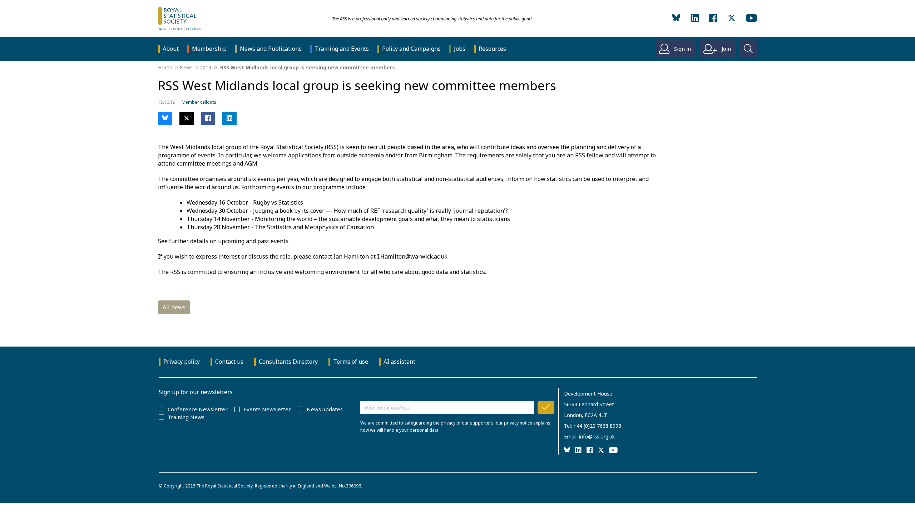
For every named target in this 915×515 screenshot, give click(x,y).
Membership (209, 49)
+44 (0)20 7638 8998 (597, 425)
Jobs (459, 49)
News (186, 67)
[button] (165, 118)
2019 (205, 67)
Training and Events (342, 49)
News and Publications (271, 49)
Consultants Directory (288, 362)
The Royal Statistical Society (224, 486)
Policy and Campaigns (411, 49)
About (171, 49)
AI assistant (399, 362)
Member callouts (199, 102)
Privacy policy (181, 362)
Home (165, 67)
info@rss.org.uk (597, 436)
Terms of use (350, 362)
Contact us (229, 362)
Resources (492, 49)
